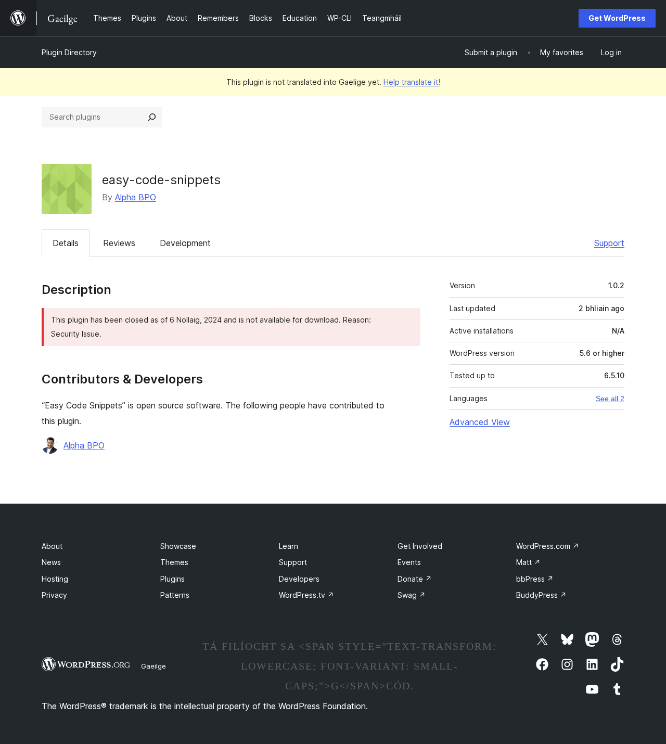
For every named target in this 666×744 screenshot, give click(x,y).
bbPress (535, 578)
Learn (288, 546)
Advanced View (480, 422)
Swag (412, 595)
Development (185, 243)
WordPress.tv (306, 595)
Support (609, 243)
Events (409, 562)
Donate (415, 578)
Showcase (178, 546)
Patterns (174, 595)
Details (66, 243)
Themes (174, 562)
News (51, 562)
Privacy (54, 595)
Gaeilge (153, 666)
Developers (299, 578)
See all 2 (610, 398)
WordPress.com (547, 546)
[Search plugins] (152, 117)
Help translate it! (411, 82)
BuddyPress (541, 595)
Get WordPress (617, 18)
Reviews (119, 243)
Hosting (55, 578)
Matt (528, 562)
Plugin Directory (69, 52)
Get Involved (420, 546)
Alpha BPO (135, 197)
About (52, 546)
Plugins (172, 578)
